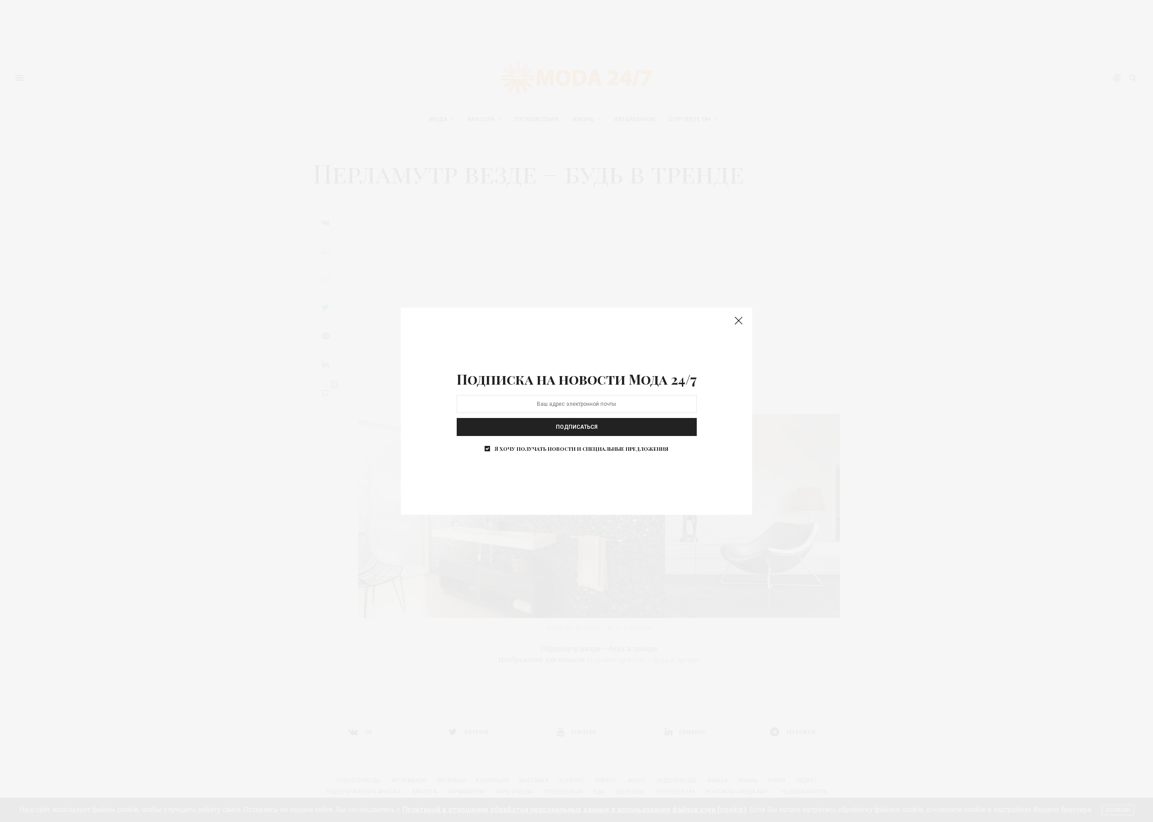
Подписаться (577, 427)
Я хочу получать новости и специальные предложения (581, 448)
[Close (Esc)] (739, 321)
